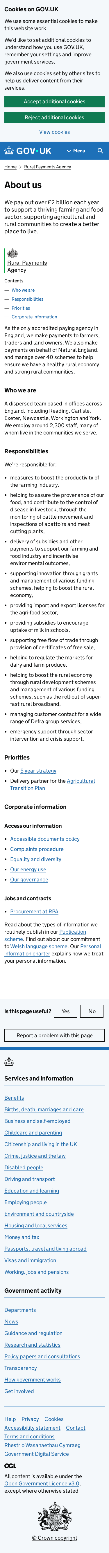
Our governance (29, 879)
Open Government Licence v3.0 (41, 1483)
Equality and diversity (35, 859)
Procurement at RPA (34, 911)
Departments (20, 1310)
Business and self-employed (37, 1121)
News (11, 1321)
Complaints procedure (37, 849)
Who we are (23, 290)
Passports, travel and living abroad (45, 1248)
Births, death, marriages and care (44, 1109)
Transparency (20, 1368)
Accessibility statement (32, 1427)
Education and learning (31, 1190)
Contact (75, 1427)
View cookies (54, 132)
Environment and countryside (39, 1214)
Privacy (30, 1419)
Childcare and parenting (33, 1132)
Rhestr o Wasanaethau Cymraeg (42, 1445)
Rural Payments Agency (47, 166)
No (95, 1011)
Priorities (21, 308)
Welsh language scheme (38, 946)
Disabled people (23, 1167)
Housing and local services (35, 1225)
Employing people (25, 1202)
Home (10, 166)
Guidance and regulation (33, 1333)
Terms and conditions (29, 1436)
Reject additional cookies (54, 117)
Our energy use (28, 869)
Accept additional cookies (54, 101)
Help (10, 1419)
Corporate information (34, 317)
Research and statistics (32, 1344)
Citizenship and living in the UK (40, 1144)
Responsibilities (27, 299)
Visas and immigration (30, 1260)
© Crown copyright (54, 1537)
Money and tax (21, 1237)
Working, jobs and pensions (36, 1272)
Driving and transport (29, 1179)
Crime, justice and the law (35, 1155)
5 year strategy (38, 770)
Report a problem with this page (55, 1035)
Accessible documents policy (45, 839)
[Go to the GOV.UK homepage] (27, 150)
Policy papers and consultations (42, 1356)
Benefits (14, 1097)
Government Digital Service (36, 1454)
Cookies (54, 1419)
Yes (69, 1011)
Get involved (19, 1391)
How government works (32, 1379)
